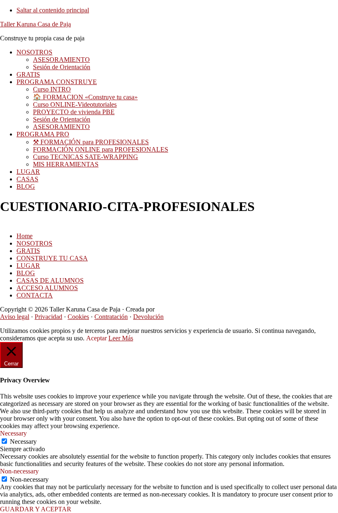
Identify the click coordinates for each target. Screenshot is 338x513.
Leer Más (120, 338)
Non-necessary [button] (19, 471)
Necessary (23, 441)
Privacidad (48, 316)
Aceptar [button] (96, 338)
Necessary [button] (13, 433)
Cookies (78, 316)
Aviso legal (14, 316)
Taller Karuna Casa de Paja (35, 24)
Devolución (148, 316)
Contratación (111, 316)
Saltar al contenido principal (52, 10)
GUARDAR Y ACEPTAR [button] (35, 509)
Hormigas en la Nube (184, 309)
